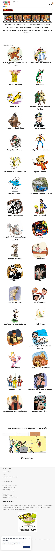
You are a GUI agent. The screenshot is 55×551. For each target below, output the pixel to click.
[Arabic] (6, 2)
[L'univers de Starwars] (15, 206)
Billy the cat (14, 106)
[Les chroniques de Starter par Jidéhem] (40, 337)
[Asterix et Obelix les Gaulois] (40, 54)
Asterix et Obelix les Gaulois (40, 62)
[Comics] (40, 228)
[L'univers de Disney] (15, 76)
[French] (4, 4)
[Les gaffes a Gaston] (15, 141)
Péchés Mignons (40, 302)
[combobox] (20, 2)
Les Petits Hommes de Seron (15, 324)
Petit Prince (40, 324)
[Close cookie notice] (29, 538)
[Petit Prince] (40, 315)
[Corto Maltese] (40, 119)
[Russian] (4, 6)
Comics (40, 237)
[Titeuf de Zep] (15, 359)
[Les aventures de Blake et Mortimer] (40, 97)
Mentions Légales (7, 472)
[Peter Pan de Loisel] (15, 293)
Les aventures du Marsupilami (14, 171)
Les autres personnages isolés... (15, 411)
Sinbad (14, 346)
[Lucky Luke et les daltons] (40, 141)
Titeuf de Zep (15, 367)
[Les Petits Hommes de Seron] (15, 315)
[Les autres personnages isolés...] (15, 402)
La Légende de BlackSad (15, 128)
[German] (6, 4)
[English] (4, 2)
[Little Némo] (40, 250)
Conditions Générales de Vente (10, 477)
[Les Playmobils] (15, 380)
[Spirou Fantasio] (40, 163)
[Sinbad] (15, 337)
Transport (5, 474)
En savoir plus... (17, 543)
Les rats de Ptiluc (14, 258)
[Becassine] (40, 76)
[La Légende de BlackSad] (15, 119)
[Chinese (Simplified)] (8, 2)
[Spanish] (6, 6)
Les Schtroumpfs (14, 193)
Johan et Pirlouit (40, 215)
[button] (51, 4)
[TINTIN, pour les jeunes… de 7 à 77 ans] (15, 54)
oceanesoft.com (31, 543)
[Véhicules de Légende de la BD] (40, 184)
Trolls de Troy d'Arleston (40, 367)
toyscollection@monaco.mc (13, 491)
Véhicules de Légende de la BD (40, 193)
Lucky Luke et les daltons (40, 150)
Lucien (14, 280)
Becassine (40, 84)
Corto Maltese (40, 128)
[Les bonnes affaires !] (40, 402)
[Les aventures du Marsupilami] (15, 163)
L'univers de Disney (15, 84)
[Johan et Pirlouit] (40, 206)
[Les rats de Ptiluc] (15, 250)
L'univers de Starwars (15, 215)
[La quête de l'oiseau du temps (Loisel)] (15, 228)
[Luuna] (40, 272)
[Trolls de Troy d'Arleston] (40, 359)
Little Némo (40, 258)
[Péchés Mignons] (40, 293)
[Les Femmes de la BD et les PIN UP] (40, 380)
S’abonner (35, 434)
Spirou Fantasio (40, 171)
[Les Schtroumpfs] (15, 184)
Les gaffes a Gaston (14, 150)
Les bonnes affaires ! (40, 411)
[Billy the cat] (15, 97)
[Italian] (8, 4)
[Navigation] (51, 10)
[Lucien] (15, 272)
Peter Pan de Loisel (15, 302)
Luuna (40, 280)
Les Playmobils (15, 389)
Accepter (26, 547)
